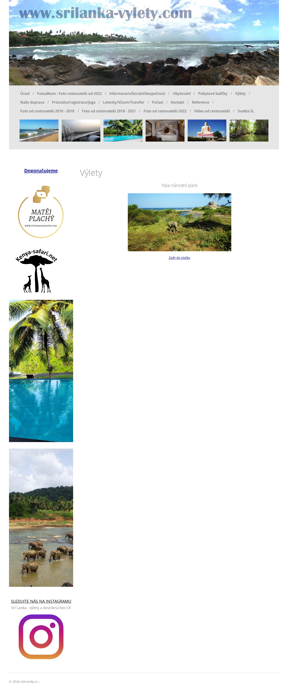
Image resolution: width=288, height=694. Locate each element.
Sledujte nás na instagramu (41, 601)
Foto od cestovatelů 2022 (165, 111)
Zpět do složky (179, 258)
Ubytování (182, 93)
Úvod (24, 93)
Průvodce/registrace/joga (73, 102)
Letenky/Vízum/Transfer (123, 102)
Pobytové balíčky (212, 93)
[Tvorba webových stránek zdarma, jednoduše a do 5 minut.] (39, 682)
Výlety (240, 93)
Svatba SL (246, 111)
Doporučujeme (41, 170)
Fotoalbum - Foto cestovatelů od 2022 (69, 93)
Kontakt (177, 102)
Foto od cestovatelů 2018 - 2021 (109, 111)
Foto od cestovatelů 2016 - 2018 (47, 111)
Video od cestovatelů (212, 111)
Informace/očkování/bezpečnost (137, 93)
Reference (200, 102)
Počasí (157, 102)
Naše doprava (32, 102)
